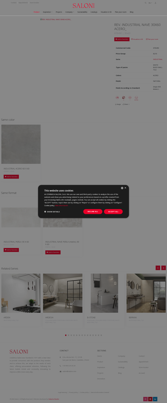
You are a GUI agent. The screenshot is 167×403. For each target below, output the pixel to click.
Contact (13, 3)
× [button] (125, 188)
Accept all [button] (113, 211)
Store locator (34, 3)
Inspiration (47, 12)
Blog (131, 12)
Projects (59, 12)
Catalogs (94, 12)
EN (150, 3)
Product (37, 12)
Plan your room (120, 12)
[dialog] (83, 201)
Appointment (23, 3)
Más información (61, 205)
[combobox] (122, 188)
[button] (52, 212)
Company (68, 12)
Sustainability (82, 12)
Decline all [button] (93, 211)
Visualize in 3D (106, 12)
